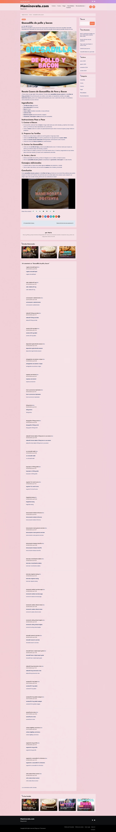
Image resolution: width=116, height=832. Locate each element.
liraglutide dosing (30, 497)
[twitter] (36, 211)
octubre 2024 (83, 70)
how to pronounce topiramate (33, 390)
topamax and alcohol (31, 374)
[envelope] (43, 211)
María (25, 26)
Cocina (59, 6)
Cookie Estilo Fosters (65, 254)
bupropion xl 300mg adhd (32, 466)
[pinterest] (47, 211)
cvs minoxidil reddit (30, 451)
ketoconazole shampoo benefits (34, 543)
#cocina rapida (45, 27)
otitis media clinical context (32, 773)
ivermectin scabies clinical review (34, 605)
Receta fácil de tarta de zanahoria (47, 253)
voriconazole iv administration (33, 297)
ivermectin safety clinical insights (34, 620)
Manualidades (70, 6)
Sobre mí (93, 827)
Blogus (36, 828)
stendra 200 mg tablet (31, 328)
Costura (54, 6)
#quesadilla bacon (25, 29)
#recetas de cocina (69, 29)
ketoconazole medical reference (34, 512)
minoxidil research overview (33, 635)
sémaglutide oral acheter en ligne (34, 359)
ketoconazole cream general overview (35, 528)
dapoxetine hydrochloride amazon (34, 344)
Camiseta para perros (85, 48)
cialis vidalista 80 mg (31, 282)
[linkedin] (40, 211)
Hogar (64, 6)
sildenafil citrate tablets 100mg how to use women (38, 436)
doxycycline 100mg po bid (32, 420)
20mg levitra (29, 405)
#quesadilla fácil (32, 29)
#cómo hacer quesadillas (61, 27)
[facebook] (33, 211)
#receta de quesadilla (48, 29)
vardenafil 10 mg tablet (31, 681)
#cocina (34, 27)
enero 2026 (83, 61)
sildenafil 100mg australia (32, 313)
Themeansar (43, 828)
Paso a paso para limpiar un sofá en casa (67, 808)
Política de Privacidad (69, 827)
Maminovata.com (34, 6)
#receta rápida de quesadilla (58, 29)
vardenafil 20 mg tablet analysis (34, 697)
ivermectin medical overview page (34, 589)
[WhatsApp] (50, 211)
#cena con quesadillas (27, 27)
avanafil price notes (31, 712)
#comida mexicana (52, 27)
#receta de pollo (40, 29)
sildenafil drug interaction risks (33, 666)
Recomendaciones (80, 6)
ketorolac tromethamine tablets (34, 558)
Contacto (68, 7)
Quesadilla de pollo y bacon (37, 22)
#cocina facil (38, 27)
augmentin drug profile (31, 743)
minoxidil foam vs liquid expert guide (35, 651)
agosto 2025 (83, 64)
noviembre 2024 (84, 67)
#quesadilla (69, 27)
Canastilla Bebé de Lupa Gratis (87, 51)
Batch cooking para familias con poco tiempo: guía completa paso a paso (30, 254)
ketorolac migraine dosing (32, 574)
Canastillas (82, 80)
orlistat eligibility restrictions (33, 727)
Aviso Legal (87, 827)
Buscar (83, 19)
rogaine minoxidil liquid (31, 267)
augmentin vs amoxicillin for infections (35, 758)
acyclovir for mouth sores (32, 482)
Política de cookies (79, 827)
